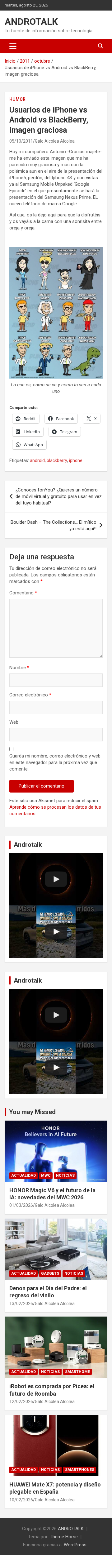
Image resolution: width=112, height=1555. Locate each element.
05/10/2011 (21, 141)
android (37, 460)
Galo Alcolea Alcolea (55, 141)
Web (13, 722)
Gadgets (50, 1273)
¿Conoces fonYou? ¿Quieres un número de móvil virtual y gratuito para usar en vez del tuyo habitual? (59, 496)
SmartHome (77, 1372)
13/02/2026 (21, 1303)
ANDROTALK (31, 21)
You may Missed (32, 1112)
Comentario (23, 593)
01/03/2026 (21, 1205)
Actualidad (23, 1175)
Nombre (19, 667)
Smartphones (79, 1470)
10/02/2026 (21, 1499)
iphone (75, 460)
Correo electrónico (30, 695)
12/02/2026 (21, 1401)
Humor (17, 99)
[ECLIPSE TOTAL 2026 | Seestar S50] (56, 879)
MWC (46, 1175)
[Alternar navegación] (13, 46)
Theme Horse (64, 1536)
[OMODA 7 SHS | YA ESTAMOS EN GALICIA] (56, 931)
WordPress (75, 1545)
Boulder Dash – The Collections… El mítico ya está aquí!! (53, 525)
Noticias (65, 1175)
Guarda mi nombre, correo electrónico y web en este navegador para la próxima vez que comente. (54, 762)
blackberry (57, 460)
